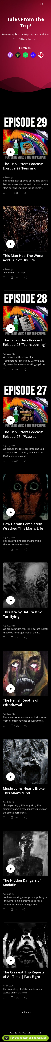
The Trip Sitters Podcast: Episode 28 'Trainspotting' (24, 342)
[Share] (25, 192)
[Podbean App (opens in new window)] (18, 55)
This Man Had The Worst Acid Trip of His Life (23, 257)
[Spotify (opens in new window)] (25, 55)
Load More (25, 1012)
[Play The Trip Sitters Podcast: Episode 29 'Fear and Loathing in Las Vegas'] (10, 152)
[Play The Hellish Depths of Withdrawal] (10, 688)
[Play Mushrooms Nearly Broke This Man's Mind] (10, 776)
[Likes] (4, 192)
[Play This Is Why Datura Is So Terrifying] (10, 600)
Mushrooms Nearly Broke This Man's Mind (24, 790)
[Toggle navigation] (47, 4)
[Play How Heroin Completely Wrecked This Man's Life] (10, 512)
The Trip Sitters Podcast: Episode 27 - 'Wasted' (23, 434)
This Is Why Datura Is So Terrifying (22, 614)
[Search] (41, 4)
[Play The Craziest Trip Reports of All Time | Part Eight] (10, 960)
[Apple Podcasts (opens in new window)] (10, 55)
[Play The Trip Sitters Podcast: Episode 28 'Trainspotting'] (10, 328)
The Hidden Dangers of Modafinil (22, 882)
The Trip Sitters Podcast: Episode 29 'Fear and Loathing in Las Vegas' (23, 166)
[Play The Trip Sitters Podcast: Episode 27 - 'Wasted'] (10, 420)
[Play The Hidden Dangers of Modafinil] (10, 868)
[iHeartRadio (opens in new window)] (40, 55)
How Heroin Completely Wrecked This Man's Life (23, 526)
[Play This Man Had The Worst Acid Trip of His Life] (10, 244)
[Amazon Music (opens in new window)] (33, 55)
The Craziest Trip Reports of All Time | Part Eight (23, 974)
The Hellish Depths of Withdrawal (21, 702)
